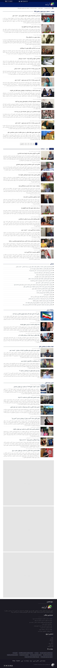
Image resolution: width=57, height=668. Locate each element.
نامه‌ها (52, 642)
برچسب (37, 653)
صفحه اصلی (42, 661)
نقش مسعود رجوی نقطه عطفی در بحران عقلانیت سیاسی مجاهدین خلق (24, 132)
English (18, 661)
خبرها (52, 637)
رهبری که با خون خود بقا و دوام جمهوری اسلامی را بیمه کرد (26, 314)
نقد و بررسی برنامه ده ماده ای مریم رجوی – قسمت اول (27, 123)
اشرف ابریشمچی (50, 646)
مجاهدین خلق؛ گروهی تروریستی (36, 655)
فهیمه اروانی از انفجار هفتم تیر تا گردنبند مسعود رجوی (42, 288)
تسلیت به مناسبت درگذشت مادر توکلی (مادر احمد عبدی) (42, 618)
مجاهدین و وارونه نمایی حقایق (13, 655)
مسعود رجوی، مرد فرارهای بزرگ (33, 37)
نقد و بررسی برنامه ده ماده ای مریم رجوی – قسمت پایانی (27, 68)
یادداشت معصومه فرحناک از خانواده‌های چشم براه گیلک (27, 101)
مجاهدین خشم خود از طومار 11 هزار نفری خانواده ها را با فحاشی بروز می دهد (38, 304)
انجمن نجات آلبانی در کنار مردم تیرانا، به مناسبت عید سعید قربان (24, 407)
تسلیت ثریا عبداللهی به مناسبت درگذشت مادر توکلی (43, 620)
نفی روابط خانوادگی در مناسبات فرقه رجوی (32, 657)
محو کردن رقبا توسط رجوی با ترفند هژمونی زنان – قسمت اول (26, 16)
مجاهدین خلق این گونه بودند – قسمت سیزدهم (29, 58)
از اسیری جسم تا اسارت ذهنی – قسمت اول (44, 282)
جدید (47, 149)
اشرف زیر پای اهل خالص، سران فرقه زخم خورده (43, 272)
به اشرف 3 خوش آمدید (48, 294)
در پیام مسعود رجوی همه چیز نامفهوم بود (31, 27)
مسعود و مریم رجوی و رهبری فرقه (47, 657)
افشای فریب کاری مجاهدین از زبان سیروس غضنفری (28, 164)
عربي (22, 661)
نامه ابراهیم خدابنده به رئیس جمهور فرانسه (29, 324)
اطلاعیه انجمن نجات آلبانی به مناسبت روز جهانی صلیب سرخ (25, 450)
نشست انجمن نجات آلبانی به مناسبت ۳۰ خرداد (28, 397)
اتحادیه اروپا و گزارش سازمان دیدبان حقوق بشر (44, 276)
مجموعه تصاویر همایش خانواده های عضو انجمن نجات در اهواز (40, 278)
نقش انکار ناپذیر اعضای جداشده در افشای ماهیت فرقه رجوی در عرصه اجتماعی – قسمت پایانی (34, 266)
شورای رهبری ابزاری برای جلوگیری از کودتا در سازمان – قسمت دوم (24, 350)
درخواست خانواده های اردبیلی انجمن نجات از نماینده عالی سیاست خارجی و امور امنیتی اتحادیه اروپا (33, 284)
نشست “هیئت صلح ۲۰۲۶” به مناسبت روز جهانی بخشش (26, 386)
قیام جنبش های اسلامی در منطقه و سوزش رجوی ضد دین (41, 268)
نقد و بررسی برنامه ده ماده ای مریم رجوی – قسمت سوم (27, 80)
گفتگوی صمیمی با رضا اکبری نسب (32, 252)
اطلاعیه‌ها (51, 639)
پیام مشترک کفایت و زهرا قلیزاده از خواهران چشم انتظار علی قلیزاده (25, 90)
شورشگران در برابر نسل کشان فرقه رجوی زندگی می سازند (42, 296)
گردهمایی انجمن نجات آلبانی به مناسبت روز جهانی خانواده (26, 429)
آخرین (22, 144)
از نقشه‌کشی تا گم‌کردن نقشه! (47, 624)
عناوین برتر (15, 653)
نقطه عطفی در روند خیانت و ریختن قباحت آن (28, 335)
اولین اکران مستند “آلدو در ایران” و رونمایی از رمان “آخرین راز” (25, 418)
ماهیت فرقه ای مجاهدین (48, 655)
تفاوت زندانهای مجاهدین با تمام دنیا (32, 197)
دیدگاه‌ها (42, 149)
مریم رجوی (51, 644)
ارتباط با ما (26, 661)
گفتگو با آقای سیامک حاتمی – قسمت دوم (45, 290)
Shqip (13, 661)
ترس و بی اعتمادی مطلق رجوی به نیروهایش (30, 48)
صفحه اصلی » (40, 8)
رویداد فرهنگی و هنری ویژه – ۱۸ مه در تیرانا (29, 440)
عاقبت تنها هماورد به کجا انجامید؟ (46, 627)
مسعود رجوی (51, 643)
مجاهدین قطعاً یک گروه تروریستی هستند (44, 292)
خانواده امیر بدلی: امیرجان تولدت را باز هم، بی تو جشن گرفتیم (41, 298)
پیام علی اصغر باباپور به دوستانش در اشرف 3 (29, 370)
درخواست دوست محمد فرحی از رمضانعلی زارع (29, 186)
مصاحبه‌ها (51, 640)
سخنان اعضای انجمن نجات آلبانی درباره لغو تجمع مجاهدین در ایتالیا (24, 241)
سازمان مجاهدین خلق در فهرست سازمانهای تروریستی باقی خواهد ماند (39, 302)
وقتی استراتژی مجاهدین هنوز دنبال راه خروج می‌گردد (43, 626)
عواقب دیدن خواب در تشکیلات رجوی (45, 629)
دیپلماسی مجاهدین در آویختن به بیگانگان (26, 653)
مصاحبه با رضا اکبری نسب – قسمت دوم (30, 230)
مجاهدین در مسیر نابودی (24, 655)
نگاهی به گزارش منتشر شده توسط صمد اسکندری (29, 153)
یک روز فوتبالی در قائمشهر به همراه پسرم (30, 361)
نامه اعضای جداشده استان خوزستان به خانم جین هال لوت (41, 280)
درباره (31, 661)
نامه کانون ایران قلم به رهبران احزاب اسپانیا (44, 274)
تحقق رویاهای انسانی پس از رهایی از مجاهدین (29, 219)
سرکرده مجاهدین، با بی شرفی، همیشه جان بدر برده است (27, 111)
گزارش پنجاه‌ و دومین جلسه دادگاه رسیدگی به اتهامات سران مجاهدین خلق (38, 286)
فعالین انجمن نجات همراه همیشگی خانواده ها (29, 175)
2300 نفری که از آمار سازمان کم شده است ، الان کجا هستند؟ (41, 270)
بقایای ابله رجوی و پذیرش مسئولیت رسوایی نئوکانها (43, 300)
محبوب (51, 149)
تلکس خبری (36, 661)
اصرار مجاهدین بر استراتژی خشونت (46, 653)
